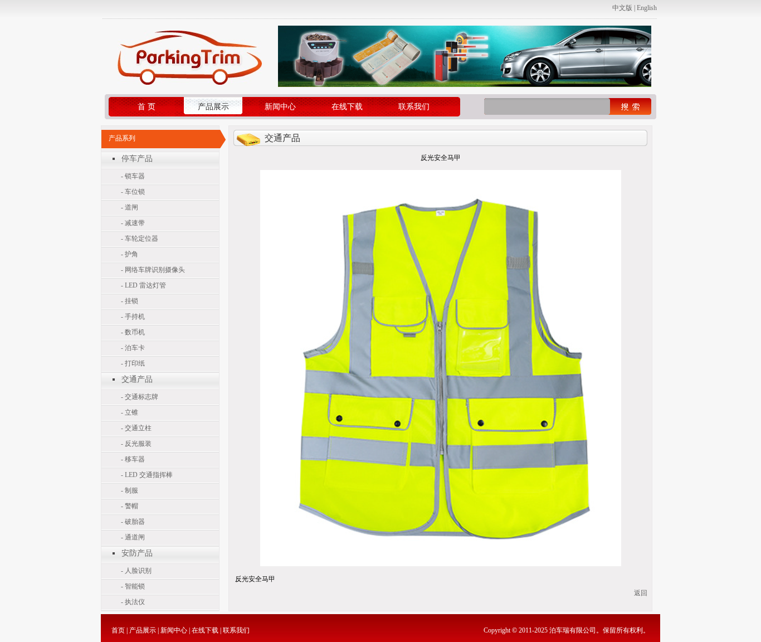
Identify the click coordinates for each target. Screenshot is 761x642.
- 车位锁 (133, 192)
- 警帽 (129, 506)
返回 (640, 593)
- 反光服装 (136, 444)
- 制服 (129, 490)
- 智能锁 (133, 586)
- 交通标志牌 (139, 397)
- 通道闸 (133, 537)
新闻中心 (280, 107)
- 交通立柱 (136, 428)
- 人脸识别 (136, 571)
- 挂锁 (129, 301)
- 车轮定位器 (139, 238)
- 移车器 (133, 459)
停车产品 (137, 158)
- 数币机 (133, 332)
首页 (118, 630)
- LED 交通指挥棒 (147, 475)
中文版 (622, 8)
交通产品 (137, 379)
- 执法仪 (133, 602)
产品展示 (213, 107)
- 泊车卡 (133, 348)
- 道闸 (129, 207)
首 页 (146, 107)
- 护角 (129, 254)
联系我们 (414, 107)
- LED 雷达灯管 (143, 285)
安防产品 (137, 553)
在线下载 (347, 107)
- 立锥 (129, 412)
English (647, 8)
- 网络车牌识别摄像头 (153, 270)
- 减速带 (133, 223)
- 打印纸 (133, 363)
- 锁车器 (133, 176)
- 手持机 (133, 316)
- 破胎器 (133, 522)
